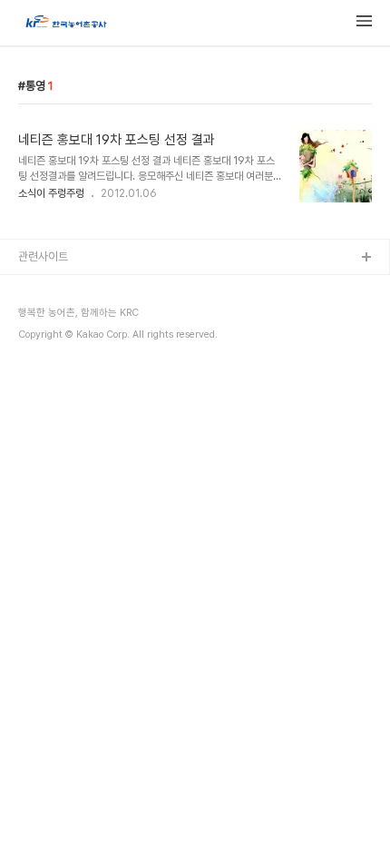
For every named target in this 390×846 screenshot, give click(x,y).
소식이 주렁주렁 (51, 193)
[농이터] (65, 24)
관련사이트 (43, 256)
